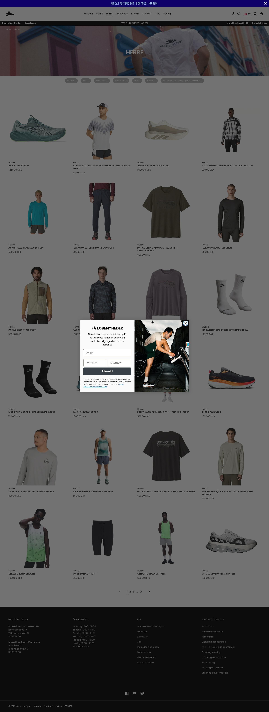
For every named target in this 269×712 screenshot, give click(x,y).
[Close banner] (265, 3)
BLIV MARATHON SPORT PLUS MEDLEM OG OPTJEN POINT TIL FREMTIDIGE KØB (155, 3)
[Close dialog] (185, 323)
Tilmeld (107, 371)
